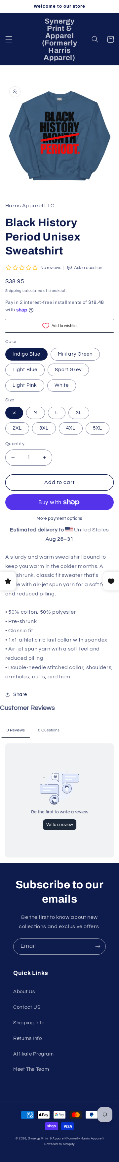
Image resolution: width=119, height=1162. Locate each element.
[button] (8, 39)
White (62, 385)
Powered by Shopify (59, 1144)
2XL (17, 428)
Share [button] (20, 694)
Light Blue (25, 369)
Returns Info (27, 1038)
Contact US (26, 1007)
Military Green (75, 354)
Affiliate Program (33, 1054)
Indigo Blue (27, 354)
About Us (24, 991)
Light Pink (25, 385)
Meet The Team (31, 1069)
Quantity (14, 444)
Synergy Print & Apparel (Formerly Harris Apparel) (65, 1138)
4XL (70, 428)
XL (79, 412)
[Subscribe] (97, 946)
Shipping (13, 291)
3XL (44, 428)
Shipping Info (28, 1022)
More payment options (59, 518)
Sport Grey (68, 369)
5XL (97, 428)
